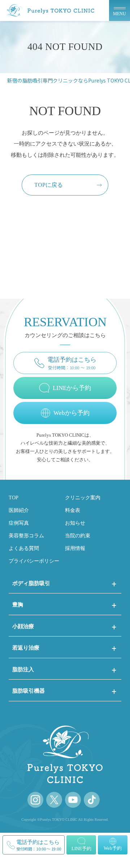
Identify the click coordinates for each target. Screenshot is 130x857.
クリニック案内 (82, 497)
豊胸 (17, 604)
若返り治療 (25, 647)
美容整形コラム (26, 535)
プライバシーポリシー (34, 561)
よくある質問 (24, 548)
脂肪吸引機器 (28, 691)
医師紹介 (19, 510)
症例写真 (19, 523)
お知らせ (75, 523)
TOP (13, 497)
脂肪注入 (23, 669)
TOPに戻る (48, 184)
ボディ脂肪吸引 (31, 583)
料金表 (72, 510)
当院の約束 (77, 535)
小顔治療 (23, 626)
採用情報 (75, 548)
